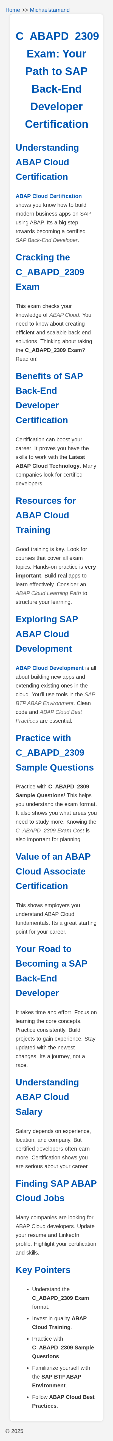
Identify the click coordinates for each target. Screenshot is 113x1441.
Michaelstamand (50, 10)
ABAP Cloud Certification (49, 196)
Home (12, 10)
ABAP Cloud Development (50, 668)
